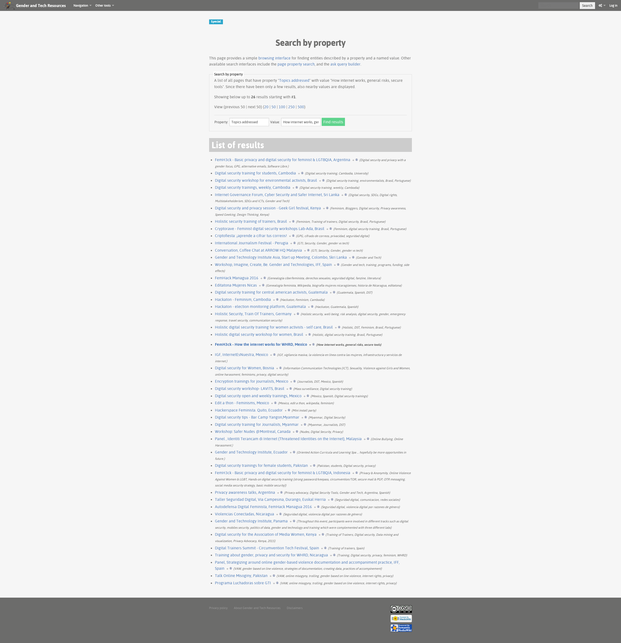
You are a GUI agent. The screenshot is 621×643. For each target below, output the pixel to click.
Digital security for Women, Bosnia (244, 367)
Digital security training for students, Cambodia (255, 173)
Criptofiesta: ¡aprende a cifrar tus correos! (251, 235)
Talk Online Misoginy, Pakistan (241, 575)
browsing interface (274, 58)
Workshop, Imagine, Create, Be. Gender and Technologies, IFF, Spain (273, 264)
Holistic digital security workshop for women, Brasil (259, 334)
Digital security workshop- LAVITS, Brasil (249, 388)
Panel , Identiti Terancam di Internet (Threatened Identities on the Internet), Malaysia (288, 438)
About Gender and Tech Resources (257, 608)
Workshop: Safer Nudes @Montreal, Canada (253, 431)
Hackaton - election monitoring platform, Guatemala (260, 306)
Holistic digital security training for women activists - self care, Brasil (274, 327)
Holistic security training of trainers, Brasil (251, 221)
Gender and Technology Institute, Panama (251, 521)
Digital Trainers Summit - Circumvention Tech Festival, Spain (267, 547)
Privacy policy (218, 608)
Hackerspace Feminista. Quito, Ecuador (249, 410)
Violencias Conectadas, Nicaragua (244, 513)
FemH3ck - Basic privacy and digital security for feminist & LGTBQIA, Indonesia (282, 472)
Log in (613, 5)
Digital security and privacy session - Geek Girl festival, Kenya (268, 208)
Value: (275, 122)
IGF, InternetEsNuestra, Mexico (241, 354)
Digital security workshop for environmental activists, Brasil (266, 180)
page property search (296, 64)
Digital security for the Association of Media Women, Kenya (266, 534)
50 (273, 106)
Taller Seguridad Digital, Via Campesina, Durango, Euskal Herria (270, 499)
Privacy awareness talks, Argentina (245, 492)
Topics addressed (294, 80)
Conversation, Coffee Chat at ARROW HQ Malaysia (258, 250)
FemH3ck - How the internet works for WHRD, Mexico (261, 344)
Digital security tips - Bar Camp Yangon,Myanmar (257, 417)
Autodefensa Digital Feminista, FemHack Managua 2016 (263, 506)
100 (282, 106)
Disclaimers (294, 608)
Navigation (81, 5)
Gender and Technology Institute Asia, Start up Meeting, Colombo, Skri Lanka (281, 257)
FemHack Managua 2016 (236, 277)
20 (266, 106)
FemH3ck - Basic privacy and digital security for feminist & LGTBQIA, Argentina (282, 159)
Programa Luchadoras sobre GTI (243, 582)
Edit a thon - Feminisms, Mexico (242, 402)
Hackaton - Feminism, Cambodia (243, 299)
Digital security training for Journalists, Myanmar (257, 424)
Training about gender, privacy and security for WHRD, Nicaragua (271, 554)
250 (291, 106)
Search (587, 5)
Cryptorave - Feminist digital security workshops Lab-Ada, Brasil (269, 228)
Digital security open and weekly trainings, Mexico (258, 395)
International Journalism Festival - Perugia (251, 242)
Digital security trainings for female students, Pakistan (261, 465)
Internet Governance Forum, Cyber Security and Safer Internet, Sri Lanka (277, 194)
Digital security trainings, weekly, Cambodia (252, 187)
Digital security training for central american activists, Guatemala (271, 292)
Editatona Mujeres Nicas (236, 285)
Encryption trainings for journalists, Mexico (251, 381)
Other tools (103, 5)
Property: (221, 122)
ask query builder (345, 64)
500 (301, 106)
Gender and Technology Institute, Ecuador (251, 452)
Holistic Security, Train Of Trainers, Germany (253, 313)
